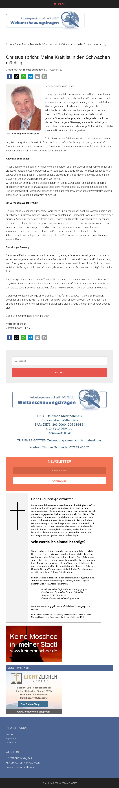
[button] (9, 76)
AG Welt (59, 20)
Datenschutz (12, 742)
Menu (62, 4)
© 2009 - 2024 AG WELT (65, 783)
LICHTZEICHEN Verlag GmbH (20, 758)
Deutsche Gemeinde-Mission (20, 767)
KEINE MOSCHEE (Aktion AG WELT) (23, 762)
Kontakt (9, 734)
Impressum (11, 738)
